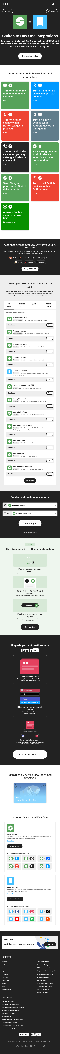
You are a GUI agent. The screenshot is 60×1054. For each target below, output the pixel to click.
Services (4, 965)
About (49, 1041)
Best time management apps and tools (13, 1007)
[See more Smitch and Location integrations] (14, 858)
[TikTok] (39, 1046)
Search (4, 983)
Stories (4, 968)
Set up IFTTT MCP (30, 269)
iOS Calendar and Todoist (44, 986)
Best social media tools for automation (13, 1028)
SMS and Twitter (41, 980)
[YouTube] (30, 1046)
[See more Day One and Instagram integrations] (29, 911)
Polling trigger (18, 320)
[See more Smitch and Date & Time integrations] (29, 858)
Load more (30, 480)
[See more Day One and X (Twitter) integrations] (45, 911)
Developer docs (6, 989)
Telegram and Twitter (43, 989)
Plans (3, 986)
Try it (49, 325)
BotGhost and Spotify (43, 977)
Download (10, 894)
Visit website (10, 841)
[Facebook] (17, 1046)
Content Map (5, 980)
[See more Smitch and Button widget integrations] (14, 866)
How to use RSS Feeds (8, 1013)
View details (11, 325)
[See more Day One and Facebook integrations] (14, 911)
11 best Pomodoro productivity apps (12, 1019)
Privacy (43, 1041)
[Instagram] (26, 1046)
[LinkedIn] (22, 1046)
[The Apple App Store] (24, 1034)
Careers (18, 1041)
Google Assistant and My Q (45, 974)
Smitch (8, 36)
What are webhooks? (8, 1016)
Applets (4, 971)
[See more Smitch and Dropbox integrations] (45, 858)
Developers (11, 1041)
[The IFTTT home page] (6, 3)
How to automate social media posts (12, 1025)
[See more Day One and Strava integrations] (45, 919)
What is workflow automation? (10, 1010)
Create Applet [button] (30, 523)
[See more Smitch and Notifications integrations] (45, 866)
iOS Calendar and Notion (44, 968)
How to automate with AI (9, 1001)
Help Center (5, 977)
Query (16, 388)
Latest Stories (7, 998)
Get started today (30, 56)
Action (16, 346)
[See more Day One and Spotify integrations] (29, 919)
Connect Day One (15, 899)
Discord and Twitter (42, 992)
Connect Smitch (14, 846)
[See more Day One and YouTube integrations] (14, 919)
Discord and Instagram (43, 965)
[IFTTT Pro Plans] (32, 386)
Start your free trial (30, 754)
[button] (57, 4)
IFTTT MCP (5, 974)
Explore (4, 961)
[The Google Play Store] (36, 1035)
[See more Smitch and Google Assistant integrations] (29, 866)
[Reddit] (44, 1046)
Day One (27, 36)
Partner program (28, 1041)
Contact (37, 1041)
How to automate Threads (9, 1022)
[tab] (9, 305)
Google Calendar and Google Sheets (47, 971)
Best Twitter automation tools (10, 1004)
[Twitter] (35, 1046)
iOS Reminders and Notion (45, 983)
